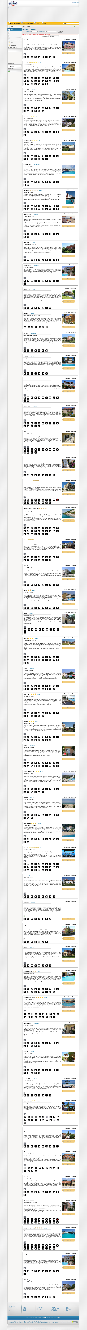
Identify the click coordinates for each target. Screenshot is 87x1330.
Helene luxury (28, 214)
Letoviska (13, 32)
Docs (67, 1310)
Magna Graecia (40, 1309)
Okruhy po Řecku (55, 1308)
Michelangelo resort (29, 997)
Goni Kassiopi (28, 458)
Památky (67, 1308)
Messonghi (26, 747)
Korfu (12, 35)
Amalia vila (27, 289)
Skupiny (53, 1307)
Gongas (26, 1254)
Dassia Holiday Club (29, 771)
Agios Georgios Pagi (28, 315)
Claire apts (27, 432)
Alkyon (26, 638)
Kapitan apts (27, 1023)
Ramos (26, 745)
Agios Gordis (26, 1154)
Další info (69, 53)
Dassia (25, 142)
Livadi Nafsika (28, 140)
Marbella (26, 847)
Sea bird (26, 721)
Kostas (26, 1129)
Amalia (25, 947)
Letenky (48, 1317)
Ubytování (13, 29)
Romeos (26, 333)
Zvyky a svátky (54, 1310)
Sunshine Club (40, 1307)
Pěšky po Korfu (69, 1309)
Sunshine (26, 62)
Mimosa (26, 540)
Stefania (26, 566)
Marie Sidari (27, 39)
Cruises (56, 1317)
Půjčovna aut (38, 1317)
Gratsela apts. (28, 164)
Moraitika (26, 723)
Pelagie (26, 797)
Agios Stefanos (27, 1230)
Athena (24, 1308)
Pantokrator (27, 694)
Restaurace (53, 1309)
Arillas (25, 166)
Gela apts (26, 89)
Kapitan (26, 1051)
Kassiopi (26, 460)
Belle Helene (27, 823)
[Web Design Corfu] (69, 1323)
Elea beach (27, 190)
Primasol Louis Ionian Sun (31, 508)
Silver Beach (27, 116)
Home (12, 26)
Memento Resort (40, 1308)
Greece (31, 41)
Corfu (28, 41)
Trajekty (43, 1317)
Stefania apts (27, 1280)
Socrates (26, 902)
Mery (25, 379)
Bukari (25, 1080)
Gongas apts (27, 265)
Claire (25, 613)
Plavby (12, 42)
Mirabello (26, 1177)
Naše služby (13, 45)
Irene (25, 875)
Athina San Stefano (29, 1228)
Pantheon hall (28, 1101)
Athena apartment (29, 1200)
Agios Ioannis (27, 849)
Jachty (51, 1317)
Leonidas (26, 242)
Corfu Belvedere (28, 481)
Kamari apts (27, 406)
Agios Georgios (27, 216)
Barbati (25, 696)
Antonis (26, 313)
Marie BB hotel (28, 971)
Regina (26, 925)
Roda (25, 118)
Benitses (26, 483)
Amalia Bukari (28, 1078)
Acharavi (26, 267)
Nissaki (25, 64)
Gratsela (26, 356)
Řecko (12, 39)
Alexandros (27, 1152)
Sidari (25, 41)
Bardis (25, 590)
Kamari (26, 668)
